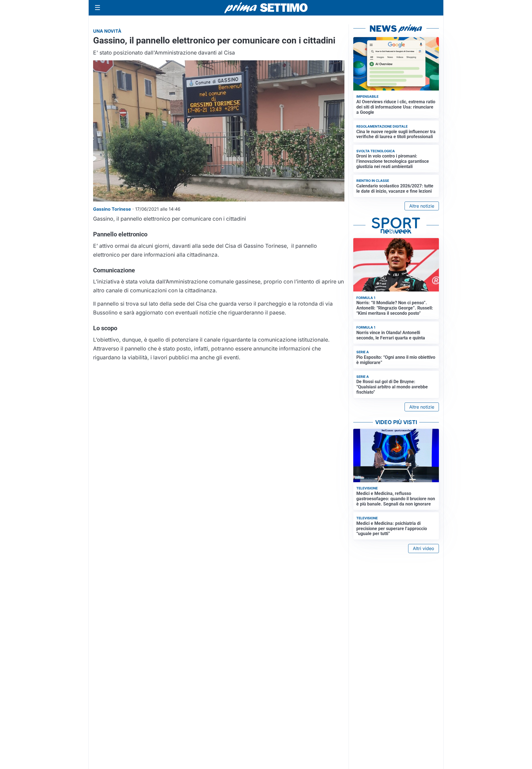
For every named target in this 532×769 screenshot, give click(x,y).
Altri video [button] (423, 548)
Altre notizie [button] (421, 206)
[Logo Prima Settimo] (266, 8)
